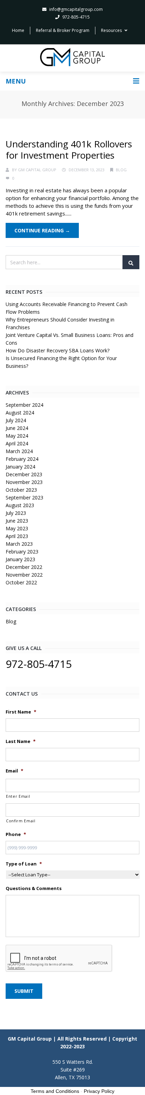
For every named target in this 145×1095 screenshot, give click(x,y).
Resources (111, 30)
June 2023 (17, 520)
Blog (121, 169)
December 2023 (24, 474)
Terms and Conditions (55, 1091)
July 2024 (16, 420)
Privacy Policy (99, 1091)
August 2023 (20, 505)
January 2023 (20, 559)
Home (18, 30)
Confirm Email (21, 820)
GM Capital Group (37, 169)
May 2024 (17, 435)
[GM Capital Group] (72, 57)
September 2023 (24, 497)
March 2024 (19, 451)
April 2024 (17, 443)
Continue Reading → (42, 230)
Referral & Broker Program (62, 30)
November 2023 (24, 482)
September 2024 (24, 404)
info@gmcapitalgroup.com (76, 9)
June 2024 (17, 428)
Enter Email (18, 796)
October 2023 (21, 489)
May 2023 (17, 528)
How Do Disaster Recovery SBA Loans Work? (57, 350)
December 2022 (24, 567)
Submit (23, 991)
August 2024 (20, 412)
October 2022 (21, 582)
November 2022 (24, 574)
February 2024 (22, 459)
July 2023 (16, 513)
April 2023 (17, 536)
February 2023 (22, 551)
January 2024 (20, 466)
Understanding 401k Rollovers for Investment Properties (69, 150)
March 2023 (19, 543)
